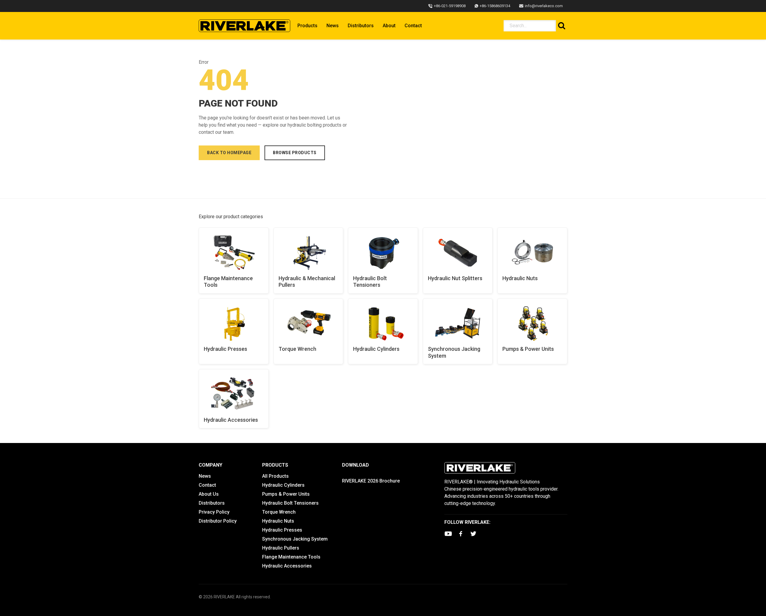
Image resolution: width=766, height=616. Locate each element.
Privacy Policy (214, 512)
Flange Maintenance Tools (228, 281)
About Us (209, 494)
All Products (275, 476)
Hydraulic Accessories (231, 420)
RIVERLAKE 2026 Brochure (371, 481)
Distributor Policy (218, 521)
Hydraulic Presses (225, 349)
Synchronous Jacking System (454, 352)
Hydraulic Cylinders (376, 349)
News (332, 25)
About (389, 25)
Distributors (361, 25)
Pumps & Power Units (528, 349)
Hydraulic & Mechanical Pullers (307, 281)
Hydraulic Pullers (280, 548)
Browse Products (295, 152)
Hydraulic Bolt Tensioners (370, 281)
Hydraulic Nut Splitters (455, 278)
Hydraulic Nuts (520, 278)
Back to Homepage (229, 152)
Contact (413, 25)
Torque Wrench (297, 349)
